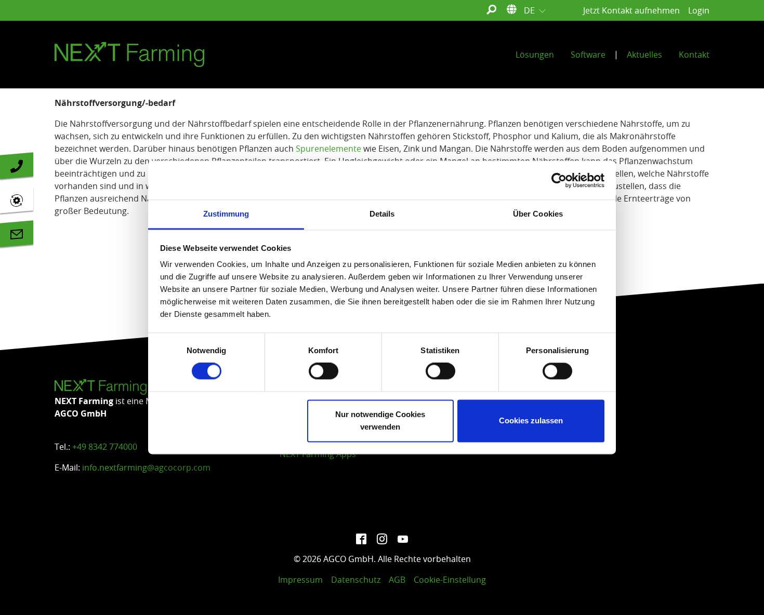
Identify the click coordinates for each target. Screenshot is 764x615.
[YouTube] (403, 538)
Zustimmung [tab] (226, 213)
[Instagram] (382, 538)
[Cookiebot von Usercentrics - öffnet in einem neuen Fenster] (558, 180)
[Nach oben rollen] (741, 592)
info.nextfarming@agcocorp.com (146, 467)
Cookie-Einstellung (450, 579)
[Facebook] (361, 538)
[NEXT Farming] (129, 54)
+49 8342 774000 (104, 446)
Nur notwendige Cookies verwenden (380, 420)
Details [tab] (382, 213)
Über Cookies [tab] (538, 213)
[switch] (323, 371)
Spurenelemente (328, 148)
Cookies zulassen (531, 420)
